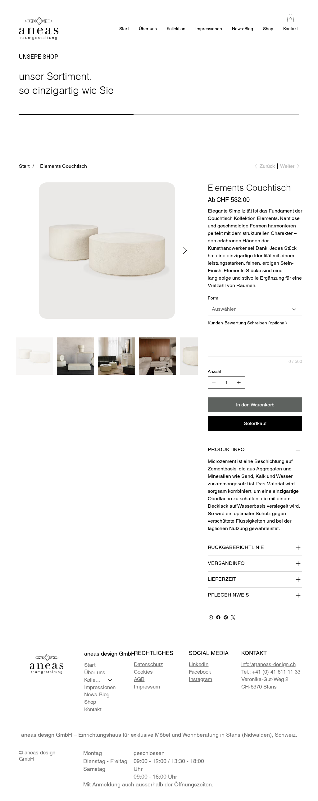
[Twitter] (233, 617)
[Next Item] (184, 250)
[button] (290, 18)
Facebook (200, 672)
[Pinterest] (226, 617)
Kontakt (93, 709)
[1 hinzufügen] (239, 382)
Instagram (200, 679)
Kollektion (93, 680)
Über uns (94, 672)
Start (90, 665)
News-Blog (96, 694)
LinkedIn (198, 664)
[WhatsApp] (211, 617)
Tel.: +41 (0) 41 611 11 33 (270, 672)
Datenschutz (148, 664)
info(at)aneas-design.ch (268, 664)
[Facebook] (218, 617)
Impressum (147, 687)
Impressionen (100, 687)
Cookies (143, 672)
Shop (90, 702)
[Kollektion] (110, 680)
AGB (139, 679)
